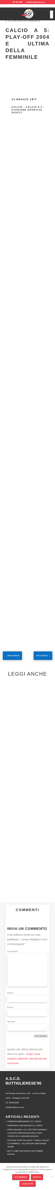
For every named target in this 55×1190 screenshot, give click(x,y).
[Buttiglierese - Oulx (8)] (27, 621)
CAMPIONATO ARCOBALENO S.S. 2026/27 (25, 1125)
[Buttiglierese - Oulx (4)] (27, 546)
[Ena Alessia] (27, 324)
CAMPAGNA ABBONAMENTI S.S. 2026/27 (24, 1121)
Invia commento (41, 1036)
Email (10, 1007)
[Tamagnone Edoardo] (27, 283)
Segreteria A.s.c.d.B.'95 (19, 743)
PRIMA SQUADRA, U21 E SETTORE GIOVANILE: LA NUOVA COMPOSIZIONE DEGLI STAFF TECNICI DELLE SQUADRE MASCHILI (27, 1133)
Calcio (17, 107)
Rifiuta (37, 1177)
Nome (10, 993)
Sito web (11, 1021)
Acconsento (20, 1177)
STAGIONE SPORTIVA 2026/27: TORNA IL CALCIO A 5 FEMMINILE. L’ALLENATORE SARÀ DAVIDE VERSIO (28, 1143)
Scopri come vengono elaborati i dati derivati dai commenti (27, 1059)
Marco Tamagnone (31, 129)
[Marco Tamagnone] (11, 136)
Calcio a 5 (34, 107)
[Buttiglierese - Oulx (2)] (27, 508)
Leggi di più (27, 1184)
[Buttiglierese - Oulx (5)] (27, 583)
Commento (12, 951)
